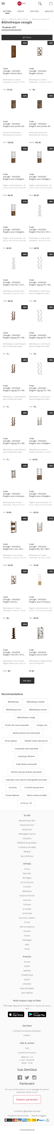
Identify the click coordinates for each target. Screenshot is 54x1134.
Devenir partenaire (27, 1099)
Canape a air (42, 725)
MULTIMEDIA (27, 992)
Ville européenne (27, 926)
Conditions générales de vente (27, 1111)
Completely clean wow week (26, 748)
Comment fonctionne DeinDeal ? (27, 1031)
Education (27, 838)
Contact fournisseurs (27, 1052)
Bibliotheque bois (13, 709)
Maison (49, 11)
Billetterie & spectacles (27, 842)
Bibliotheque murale (37, 709)
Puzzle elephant (12, 795)
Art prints (13, 787)
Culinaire (27, 904)
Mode (21, 11)
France (27, 935)
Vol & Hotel (27, 913)
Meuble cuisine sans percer (36, 741)
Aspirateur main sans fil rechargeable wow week (26, 780)
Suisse (27, 869)
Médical (27, 851)
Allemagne (27, 940)
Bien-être (27, 873)
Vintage (34, 11)
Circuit (27, 922)
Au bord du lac (27, 882)
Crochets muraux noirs (34, 787)
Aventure (27, 900)
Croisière (27, 886)
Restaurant (27, 829)
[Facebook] (20, 1077)
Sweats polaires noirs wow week (26, 733)
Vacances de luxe (27, 895)
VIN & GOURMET (27, 988)
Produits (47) (9, 27)
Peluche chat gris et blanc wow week (26, 772)
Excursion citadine (27, 917)
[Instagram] (34, 1077)
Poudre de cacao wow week (17, 725)
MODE (27, 966)
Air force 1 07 (26, 803)
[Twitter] (27, 1077)
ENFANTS (27, 984)
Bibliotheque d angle (26, 717)
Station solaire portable (37, 795)
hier (36, 1092)
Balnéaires (27, 891)
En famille (27, 909)
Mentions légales (39, 1115)
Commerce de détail (27, 847)
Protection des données (18, 1115)
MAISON (27, 970)
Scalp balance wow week (26, 764)
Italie (27, 944)
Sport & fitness (27, 856)
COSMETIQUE (27, 975)
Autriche (27, 931)
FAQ (27, 1048)
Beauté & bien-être (27, 820)
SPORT (27, 979)
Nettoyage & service (27, 833)
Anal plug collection (26, 756)
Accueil (7, 11)
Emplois (27, 1035)
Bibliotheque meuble (36, 702)
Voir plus (27, 680)
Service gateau (11, 741)
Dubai (27, 948)
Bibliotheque (13, 702)
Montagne (27, 877)
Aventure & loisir (27, 825)
